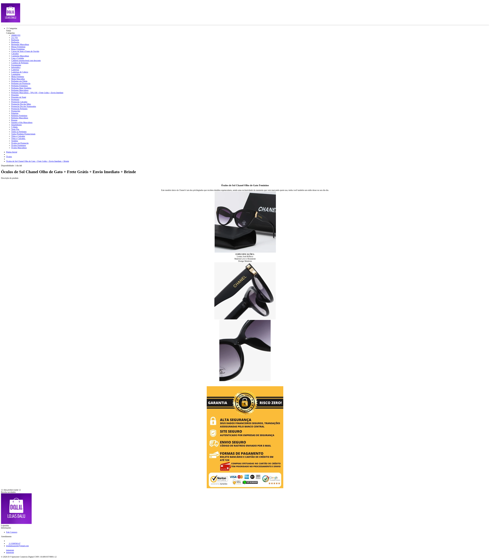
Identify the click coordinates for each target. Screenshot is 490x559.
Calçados (15, 54)
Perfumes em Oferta (19, 81)
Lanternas (15, 70)
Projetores (15, 99)
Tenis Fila (15, 129)
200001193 (15, 35)
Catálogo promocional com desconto (26, 60)
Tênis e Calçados (18, 136)
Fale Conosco (11, 532)
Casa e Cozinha (17, 58)
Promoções (15, 111)
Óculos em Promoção (20, 143)
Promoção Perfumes (19, 109)
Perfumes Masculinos (19, 90)
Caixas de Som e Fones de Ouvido (25, 51)
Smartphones (16, 125)
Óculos (9, 157)
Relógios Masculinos (19, 118)
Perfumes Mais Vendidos (21, 88)
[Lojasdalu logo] (10, 22)
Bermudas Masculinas (20, 44)
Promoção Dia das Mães (21, 104)
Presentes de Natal (18, 97)
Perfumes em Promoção (20, 83)
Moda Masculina (18, 79)
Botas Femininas (18, 49)
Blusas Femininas (18, 47)
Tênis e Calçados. (18, 138)
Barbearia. (15, 42)
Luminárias (15, 74)
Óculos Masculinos (19, 148)
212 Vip (14, 37)
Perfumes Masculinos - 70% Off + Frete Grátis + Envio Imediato (37, 93)
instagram (10, 550)
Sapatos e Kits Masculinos (21, 122)
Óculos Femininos (18, 145)
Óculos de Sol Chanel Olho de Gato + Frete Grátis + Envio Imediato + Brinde (37, 161)
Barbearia (15, 40)
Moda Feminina (17, 76)
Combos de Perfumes (19, 63)
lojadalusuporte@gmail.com (17, 546)
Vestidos (14, 141)
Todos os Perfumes (19, 132)
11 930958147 (14, 543)
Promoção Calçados (19, 102)
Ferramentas (16, 65)
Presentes (15, 95)
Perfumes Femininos (19, 86)
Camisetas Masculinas (20, 56)
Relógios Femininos (19, 116)
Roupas (14, 120)
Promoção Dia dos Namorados (23, 106)
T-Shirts (14, 127)
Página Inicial (11, 152)
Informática (15, 67)
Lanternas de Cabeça (19, 72)
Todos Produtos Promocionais (23, 134)
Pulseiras (14, 113)
